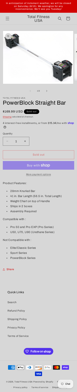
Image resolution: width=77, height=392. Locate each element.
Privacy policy (20, 387)
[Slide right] (47, 91)
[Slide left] (30, 91)
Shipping (7, 117)
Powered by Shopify (43, 382)
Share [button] (10, 269)
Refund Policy (16, 310)
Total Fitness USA (23, 382)
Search (12, 302)
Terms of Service (18, 336)
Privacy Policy (16, 327)
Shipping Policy (17, 319)
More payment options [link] (38, 174)
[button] (7, 18)
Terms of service (39, 387)
